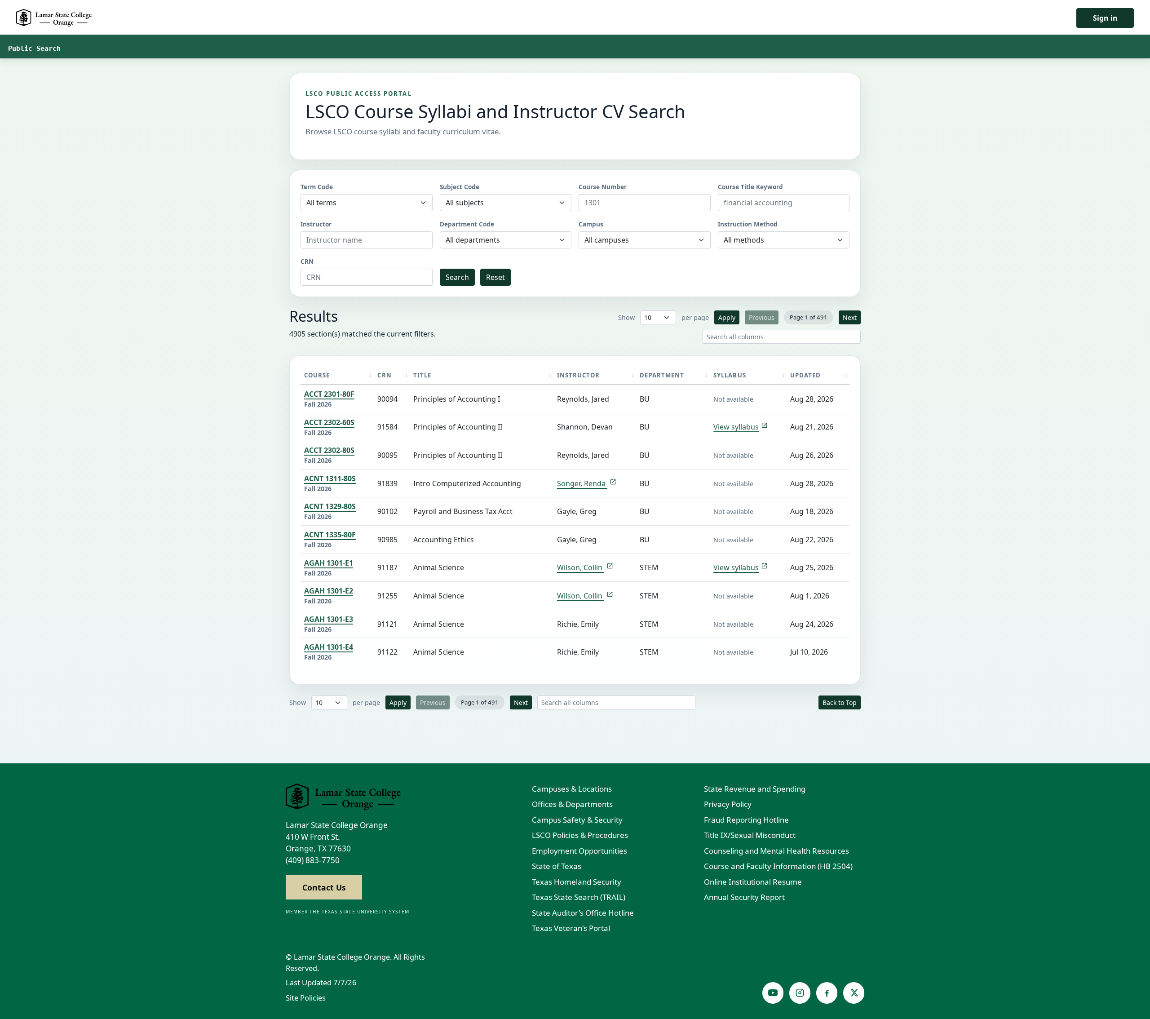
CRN (307, 261)
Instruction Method (748, 224)
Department (662, 375)
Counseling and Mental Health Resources (776, 851)
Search (457, 277)
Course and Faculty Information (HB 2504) (778, 866)
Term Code (317, 186)
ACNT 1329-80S (330, 506)
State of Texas (556, 866)
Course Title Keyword (750, 186)
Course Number (603, 186)
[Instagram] (799, 992)
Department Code (467, 224)
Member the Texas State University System (347, 911)
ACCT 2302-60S (329, 422)
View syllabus (736, 427)
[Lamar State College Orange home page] (54, 18)
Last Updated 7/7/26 (321, 982)
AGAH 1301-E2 (328, 591)
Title (422, 375)
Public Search (34, 48)
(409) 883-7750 (313, 860)
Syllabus (729, 375)
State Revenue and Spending (754, 789)
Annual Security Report (744, 897)
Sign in (1105, 18)
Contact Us (324, 887)
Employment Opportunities (579, 851)
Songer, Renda (582, 483)
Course (317, 375)
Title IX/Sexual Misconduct (750, 835)
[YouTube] (772, 992)
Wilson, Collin (580, 567)
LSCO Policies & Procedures (580, 835)
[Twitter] (853, 992)
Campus (591, 224)
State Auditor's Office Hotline (583, 913)
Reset (495, 277)
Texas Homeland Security (576, 882)
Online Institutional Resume (753, 882)
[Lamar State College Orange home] (343, 797)
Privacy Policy (728, 804)
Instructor (316, 224)
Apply (726, 317)
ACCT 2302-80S (329, 450)
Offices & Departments (572, 804)
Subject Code (459, 186)
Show (626, 317)
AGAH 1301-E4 (328, 647)
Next (850, 317)
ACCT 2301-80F (329, 394)
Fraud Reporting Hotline (746, 820)
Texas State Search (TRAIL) (578, 897)
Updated (805, 375)
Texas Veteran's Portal (571, 928)
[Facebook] (826, 992)
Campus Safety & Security (577, 820)
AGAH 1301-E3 (328, 619)
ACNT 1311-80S (330, 478)
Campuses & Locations (572, 789)
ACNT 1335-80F (330, 535)
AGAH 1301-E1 (328, 563)
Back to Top (840, 702)
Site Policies (306, 997)
